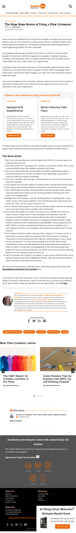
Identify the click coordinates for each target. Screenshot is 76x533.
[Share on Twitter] (34, 321)
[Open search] (70, 7)
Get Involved (65, 13)
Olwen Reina (16, 27)
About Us (8, 494)
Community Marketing (13, 512)
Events (34, 13)
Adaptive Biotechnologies (12, 332)
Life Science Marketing (13, 510)
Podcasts (43, 13)
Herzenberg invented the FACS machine (19, 269)
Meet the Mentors (11, 496)
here (65, 283)
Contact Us (9, 500)
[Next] (72, 370)
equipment (41, 332)
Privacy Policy (30, 528)
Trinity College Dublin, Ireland (41, 300)
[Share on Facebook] (29, 321)
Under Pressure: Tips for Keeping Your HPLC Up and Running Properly (57, 378)
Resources (53, 13)
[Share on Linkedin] (39, 321)
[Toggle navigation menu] (4, 6)
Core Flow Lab (29, 332)
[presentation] (18, 359)
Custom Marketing (11, 514)
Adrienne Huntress (52, 385)
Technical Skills (11, 13)
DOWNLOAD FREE (14, 135)
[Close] (74, 508)
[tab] (34, 396)
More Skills (24, 13)
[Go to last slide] (3, 370)
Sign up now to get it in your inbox (20, 457)
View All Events (16, 421)
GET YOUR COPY (47, 135)
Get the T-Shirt (10, 502)
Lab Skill (65, 332)
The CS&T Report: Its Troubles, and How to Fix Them (15, 378)
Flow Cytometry (10, 21)
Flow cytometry (53, 332)
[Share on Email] (44, 321)
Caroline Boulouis (12, 385)
